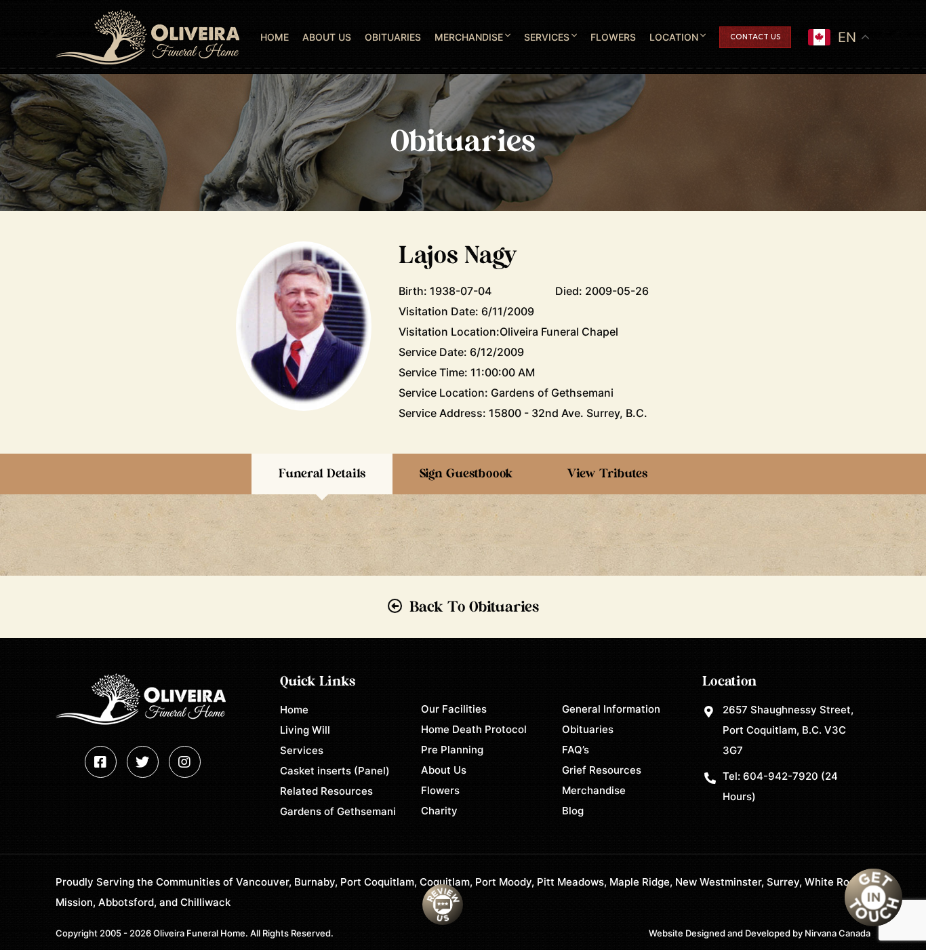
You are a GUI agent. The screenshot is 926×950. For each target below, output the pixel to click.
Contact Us (755, 37)
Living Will (305, 730)
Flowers (613, 37)
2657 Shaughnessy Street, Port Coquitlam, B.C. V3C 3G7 (788, 730)
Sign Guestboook (466, 474)
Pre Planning (452, 749)
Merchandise (469, 37)
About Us (326, 37)
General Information (611, 708)
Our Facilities (454, 708)
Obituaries (393, 37)
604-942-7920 (780, 776)
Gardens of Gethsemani (338, 811)
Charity (439, 810)
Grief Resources (601, 770)
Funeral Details (322, 474)
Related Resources (326, 791)
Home (274, 37)
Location (673, 37)
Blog (573, 810)
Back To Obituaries (474, 606)
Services (546, 37)
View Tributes (607, 474)
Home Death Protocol (474, 729)
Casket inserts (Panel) (335, 770)
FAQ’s (575, 749)
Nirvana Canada (837, 933)
